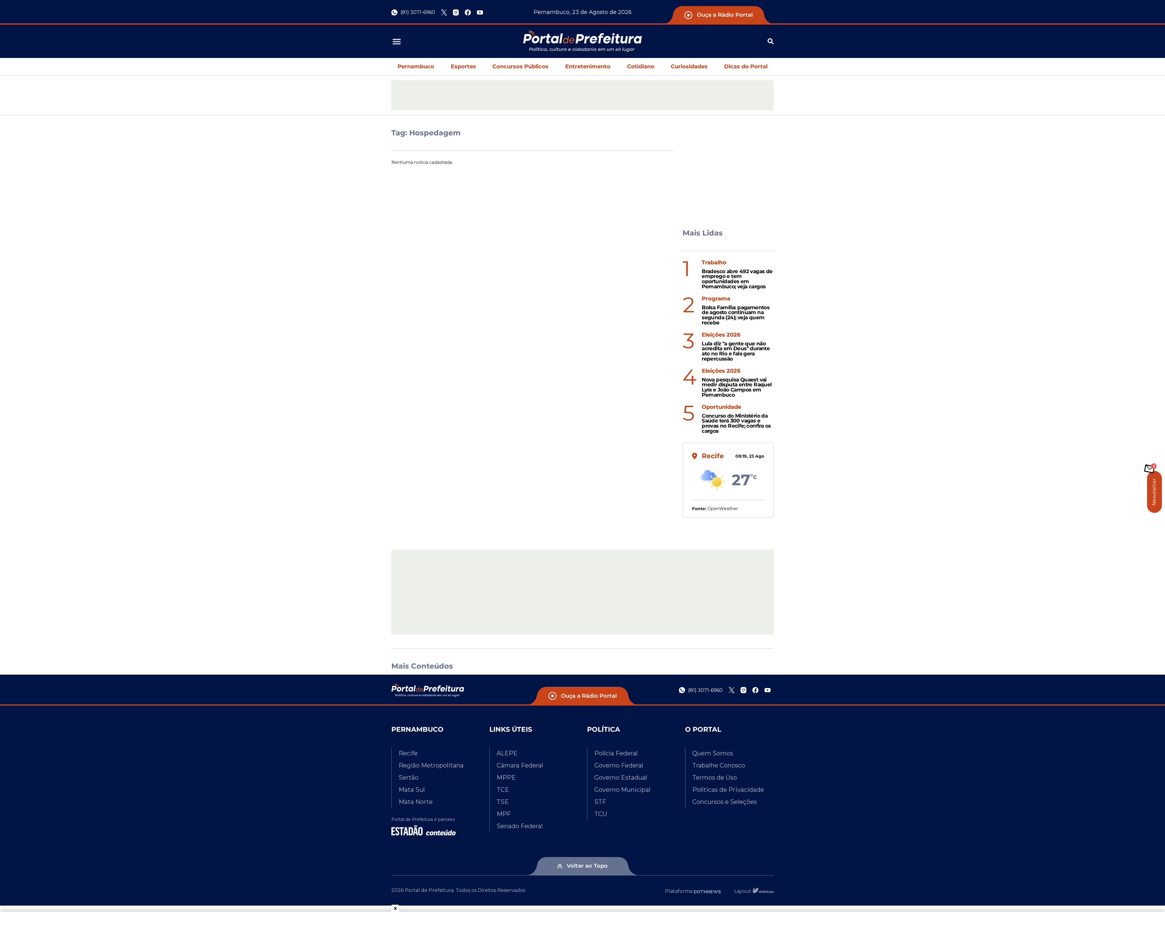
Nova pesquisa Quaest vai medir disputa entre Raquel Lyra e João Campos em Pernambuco (737, 387)
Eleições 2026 (721, 334)
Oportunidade (721, 407)
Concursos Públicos (520, 66)
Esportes (463, 66)
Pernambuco (415, 66)
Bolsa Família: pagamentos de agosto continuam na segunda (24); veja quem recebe (735, 315)
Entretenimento (587, 66)
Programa (716, 298)
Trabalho (714, 262)
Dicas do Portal (746, 66)
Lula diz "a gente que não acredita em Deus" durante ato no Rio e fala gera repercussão (736, 351)
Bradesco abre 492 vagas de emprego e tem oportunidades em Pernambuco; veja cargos (737, 279)
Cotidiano (640, 66)
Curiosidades (689, 66)
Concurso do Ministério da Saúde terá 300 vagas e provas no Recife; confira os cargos (736, 423)
